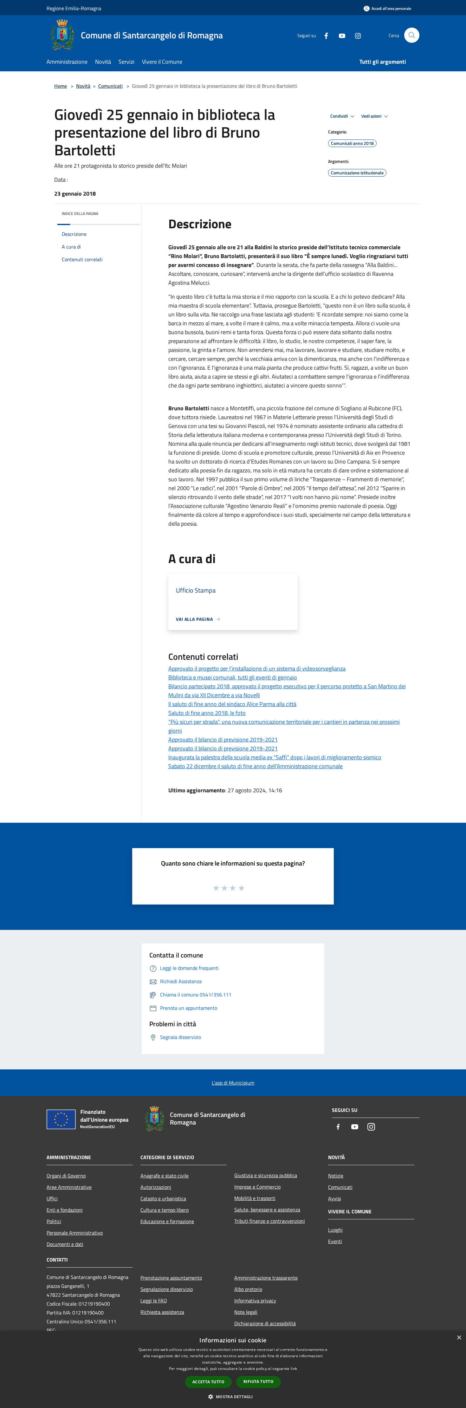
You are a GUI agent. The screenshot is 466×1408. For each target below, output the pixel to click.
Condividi (339, 116)
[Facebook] (323, 35)
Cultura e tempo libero (164, 1210)
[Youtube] (339, 35)
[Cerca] (411, 35)
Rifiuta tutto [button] (258, 1381)
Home (60, 86)
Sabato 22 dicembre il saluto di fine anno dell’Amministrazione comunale (255, 766)
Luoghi (335, 1230)
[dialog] (233, 1369)
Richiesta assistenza (162, 1312)
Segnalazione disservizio (166, 1289)
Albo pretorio (248, 1289)
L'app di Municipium (233, 1083)
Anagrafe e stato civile (164, 1175)
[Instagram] (355, 35)
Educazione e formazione (167, 1221)
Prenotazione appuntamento (171, 1277)
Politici (54, 1221)
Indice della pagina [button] (80, 214)
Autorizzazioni (155, 1187)
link (294, 1368)
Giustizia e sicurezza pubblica (265, 1175)
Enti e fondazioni (65, 1210)
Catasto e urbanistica (163, 1198)
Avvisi (334, 1198)
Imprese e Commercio (257, 1187)
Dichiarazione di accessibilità (265, 1323)
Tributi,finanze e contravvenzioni (269, 1221)
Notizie (335, 1175)
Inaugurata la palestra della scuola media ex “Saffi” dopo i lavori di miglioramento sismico (274, 757)
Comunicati (110, 86)
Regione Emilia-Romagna (74, 8)
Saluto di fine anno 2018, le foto (207, 713)
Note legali (245, 1312)
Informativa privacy (255, 1300)
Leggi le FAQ (153, 1300)
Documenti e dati (65, 1244)
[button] (233, 1396)
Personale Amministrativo (75, 1232)
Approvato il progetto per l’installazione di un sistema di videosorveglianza (257, 668)
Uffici (52, 1198)
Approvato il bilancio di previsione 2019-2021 (223, 739)
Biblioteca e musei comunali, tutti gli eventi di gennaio (232, 677)
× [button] (458, 1337)
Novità (83, 86)
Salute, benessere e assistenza (267, 1209)
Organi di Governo (66, 1175)
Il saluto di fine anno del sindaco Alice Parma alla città (232, 704)
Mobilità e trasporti (254, 1198)
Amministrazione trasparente (266, 1277)
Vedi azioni (371, 116)
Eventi (335, 1241)
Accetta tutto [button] (208, 1382)
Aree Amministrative (69, 1187)
